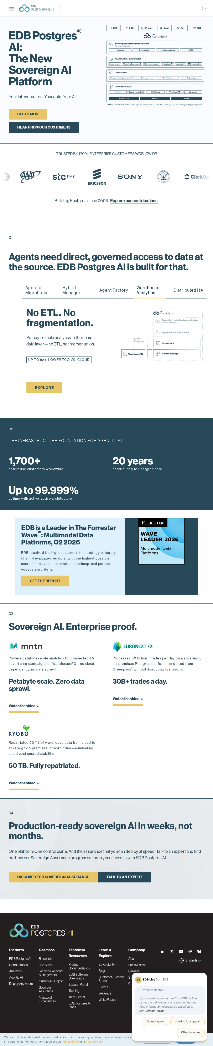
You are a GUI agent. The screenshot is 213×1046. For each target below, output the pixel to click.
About (132, 958)
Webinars (105, 993)
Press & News (137, 965)
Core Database (19, 965)
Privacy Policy (71, 1041)
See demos (27, 114)
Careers (133, 971)
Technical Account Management (51, 973)
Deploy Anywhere (21, 984)
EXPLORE (44, 394)
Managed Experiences (47, 999)
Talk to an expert (124, 883)
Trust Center (77, 997)
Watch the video (22, 712)
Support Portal (78, 984)
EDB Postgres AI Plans (79, 1005)
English (191, 960)
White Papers (107, 999)
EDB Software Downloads (78, 976)
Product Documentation (79, 966)
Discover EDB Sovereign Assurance (53, 883)
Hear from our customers (44, 127)
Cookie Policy (94, 1041)
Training (74, 991)
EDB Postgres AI (20, 958)
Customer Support (51, 981)
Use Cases (46, 965)
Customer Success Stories (111, 979)
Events (103, 987)
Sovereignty (107, 964)
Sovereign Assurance (46, 989)
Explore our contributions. (134, 200)
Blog (102, 971)
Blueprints (45, 958)
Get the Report (45, 587)
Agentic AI (16, 977)
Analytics (15, 971)
